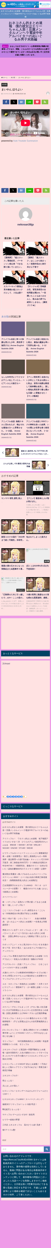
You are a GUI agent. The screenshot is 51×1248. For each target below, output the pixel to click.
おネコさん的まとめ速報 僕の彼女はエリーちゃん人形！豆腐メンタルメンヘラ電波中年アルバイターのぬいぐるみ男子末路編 (25, 830)
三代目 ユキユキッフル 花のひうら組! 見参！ (22, 1125)
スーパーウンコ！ (10, 897)
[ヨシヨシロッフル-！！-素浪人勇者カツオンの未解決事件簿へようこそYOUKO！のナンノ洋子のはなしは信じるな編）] (25, 1033)
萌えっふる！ (8, 1081)
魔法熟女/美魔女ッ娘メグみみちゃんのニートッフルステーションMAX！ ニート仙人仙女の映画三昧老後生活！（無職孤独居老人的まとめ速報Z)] (24, 877)
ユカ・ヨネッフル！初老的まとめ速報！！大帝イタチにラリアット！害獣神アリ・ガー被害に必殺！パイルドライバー (25, 987)
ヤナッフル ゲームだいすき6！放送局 (18, 1114)
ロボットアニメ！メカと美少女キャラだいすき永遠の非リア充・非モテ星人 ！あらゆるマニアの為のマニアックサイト (25, 948)
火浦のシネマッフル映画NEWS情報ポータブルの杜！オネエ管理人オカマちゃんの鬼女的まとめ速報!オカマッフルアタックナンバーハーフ (25, 976)
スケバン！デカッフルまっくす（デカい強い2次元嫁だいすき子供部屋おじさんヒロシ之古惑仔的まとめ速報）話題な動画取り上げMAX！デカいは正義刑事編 (25, 1010)
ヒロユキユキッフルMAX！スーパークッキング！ (23, 1099)
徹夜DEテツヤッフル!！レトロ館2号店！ (19, 1104)
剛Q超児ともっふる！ (11, 1109)
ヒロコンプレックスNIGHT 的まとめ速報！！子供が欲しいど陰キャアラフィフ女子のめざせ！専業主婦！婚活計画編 (25, 1067)
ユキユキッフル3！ (10, 1075)
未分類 (4, 84)
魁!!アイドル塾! (9, 1130)
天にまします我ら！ (11, 1086)
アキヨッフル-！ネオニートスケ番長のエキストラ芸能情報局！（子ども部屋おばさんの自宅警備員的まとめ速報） (25, 1021)
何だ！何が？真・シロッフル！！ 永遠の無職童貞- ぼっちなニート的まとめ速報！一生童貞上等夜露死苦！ (24, 922)
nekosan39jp (25, 224)
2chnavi (6, 663)
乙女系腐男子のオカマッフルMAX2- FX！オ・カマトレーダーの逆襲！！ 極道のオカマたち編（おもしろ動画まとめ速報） (25, 888)
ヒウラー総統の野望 (11, 1120)
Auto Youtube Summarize (25, 141)
